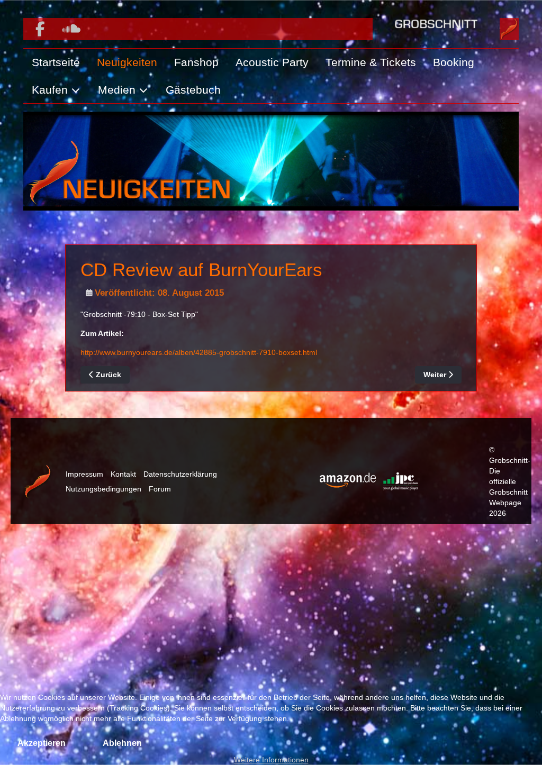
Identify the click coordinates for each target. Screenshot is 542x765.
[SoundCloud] (71, 29)
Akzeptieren (41, 743)
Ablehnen (122, 743)
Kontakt (123, 474)
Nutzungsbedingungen (103, 489)
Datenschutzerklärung (180, 474)
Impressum (84, 474)
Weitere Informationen (271, 759)
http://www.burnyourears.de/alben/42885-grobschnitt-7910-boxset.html (198, 352)
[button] (56, 90)
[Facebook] (40, 29)
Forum (160, 489)
